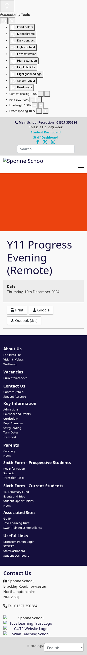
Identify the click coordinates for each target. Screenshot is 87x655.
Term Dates (10, 432)
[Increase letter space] (45, 111)
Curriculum (10, 419)
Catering (9, 451)
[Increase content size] (47, 94)
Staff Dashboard (45, 137)
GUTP (7, 518)
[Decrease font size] (32, 100)
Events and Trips (14, 496)
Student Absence (14, 396)
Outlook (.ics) (25, 320)
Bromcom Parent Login (18, 542)
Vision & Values (13, 359)
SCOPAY (8, 546)
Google (43, 310)
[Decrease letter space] (39, 111)
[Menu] (81, 164)
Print (18, 310)
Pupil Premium (13, 423)
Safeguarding (12, 428)
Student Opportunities (18, 501)
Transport (9, 437)
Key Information (14, 468)
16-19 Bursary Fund (16, 492)
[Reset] (4, 20)
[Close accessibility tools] (11, 20)
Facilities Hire (12, 355)
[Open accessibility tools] (7, 6)
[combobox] (46, 149)
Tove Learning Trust (16, 523)
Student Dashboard (46, 132)
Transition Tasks (13, 478)
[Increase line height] (41, 105)
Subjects (8, 473)
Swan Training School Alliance (22, 528)
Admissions (11, 409)
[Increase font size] (39, 100)
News (7, 456)
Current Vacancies (15, 378)
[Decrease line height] (34, 105)
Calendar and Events (17, 414)
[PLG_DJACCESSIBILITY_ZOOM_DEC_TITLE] (41, 94)
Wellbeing (10, 364)
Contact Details (13, 392)
